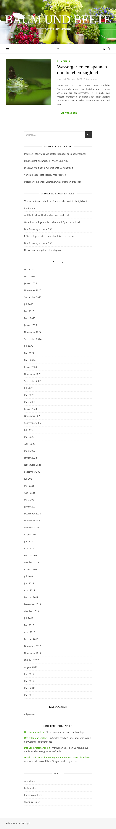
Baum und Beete (58, 19)
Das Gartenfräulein (34, 731)
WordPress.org (32, 801)
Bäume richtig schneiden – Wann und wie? (46, 160)
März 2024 (29, 360)
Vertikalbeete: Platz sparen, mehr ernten (45, 174)
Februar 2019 (31, 597)
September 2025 (33, 297)
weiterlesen (69, 113)
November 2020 (32, 520)
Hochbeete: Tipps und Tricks (55, 214)
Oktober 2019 (31, 562)
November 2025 (32, 290)
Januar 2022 (30, 457)
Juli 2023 (28, 387)
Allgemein (63, 61)
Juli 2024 (28, 346)
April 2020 (29, 548)
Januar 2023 (30, 408)
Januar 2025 (30, 325)
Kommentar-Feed (33, 794)
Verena (27, 201)
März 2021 (29, 499)
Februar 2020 (31, 555)
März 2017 (29, 687)
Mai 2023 (29, 394)
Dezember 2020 (32, 513)
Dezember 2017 (32, 646)
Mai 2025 (29, 311)
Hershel (28, 250)
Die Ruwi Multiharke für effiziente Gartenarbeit (48, 167)
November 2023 (32, 374)
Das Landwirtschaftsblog (37, 747)
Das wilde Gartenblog (35, 737)
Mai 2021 (29, 485)
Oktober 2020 (31, 527)
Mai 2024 (29, 353)
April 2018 (29, 632)
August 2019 (30, 569)
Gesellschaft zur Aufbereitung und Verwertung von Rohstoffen (56, 757)
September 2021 (33, 471)
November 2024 (32, 332)
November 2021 (32, 464)
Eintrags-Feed (31, 787)
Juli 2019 (28, 576)
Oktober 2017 (31, 660)
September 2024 (33, 339)
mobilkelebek (30, 215)
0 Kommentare (91, 79)
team (59, 79)
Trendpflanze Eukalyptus (48, 249)
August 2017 (30, 667)
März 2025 (29, 318)
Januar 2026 (30, 283)
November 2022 (32, 415)
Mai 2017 (29, 680)
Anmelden (29, 780)
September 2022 (33, 422)
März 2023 (29, 401)
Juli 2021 (28, 478)
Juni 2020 (29, 541)
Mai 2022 (29, 436)
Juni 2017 (29, 674)
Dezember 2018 (32, 604)
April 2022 (29, 443)
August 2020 (30, 534)
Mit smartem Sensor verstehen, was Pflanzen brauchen (52, 181)
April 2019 (29, 590)
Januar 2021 (30, 506)
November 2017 (32, 653)
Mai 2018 (29, 625)
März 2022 (29, 450)
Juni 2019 (29, 583)
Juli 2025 (28, 304)
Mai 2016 (29, 694)
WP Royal (25, 823)
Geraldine (29, 222)
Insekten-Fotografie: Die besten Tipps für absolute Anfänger (55, 153)
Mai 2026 (29, 269)
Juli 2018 (28, 618)
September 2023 (33, 380)
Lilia (26, 236)
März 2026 (29, 276)
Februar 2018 (31, 639)
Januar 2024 (30, 367)
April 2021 (29, 492)
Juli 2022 (28, 429)
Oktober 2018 (31, 611)
